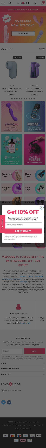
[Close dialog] (41, 207)
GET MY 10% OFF (23, 231)
